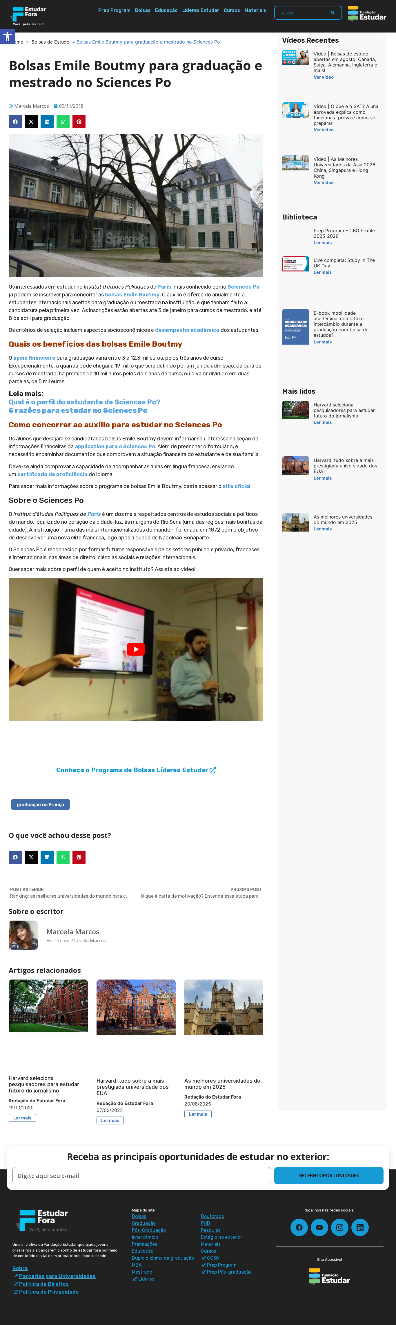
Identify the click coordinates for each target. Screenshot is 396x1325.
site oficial (236, 486)
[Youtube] (319, 1227)
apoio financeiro (34, 358)
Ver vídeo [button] (324, 77)
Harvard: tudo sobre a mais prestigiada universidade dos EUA (133, 1087)
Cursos (232, 10)
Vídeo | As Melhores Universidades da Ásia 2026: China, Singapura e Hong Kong (345, 167)
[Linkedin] (360, 1227)
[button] (15, 121)
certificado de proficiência (52, 474)
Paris (164, 287)
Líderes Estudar (200, 10)
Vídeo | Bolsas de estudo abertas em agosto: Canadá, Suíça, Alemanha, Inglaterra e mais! (345, 62)
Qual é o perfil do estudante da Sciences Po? (84, 402)
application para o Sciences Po (115, 446)
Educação (166, 10)
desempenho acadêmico (187, 330)
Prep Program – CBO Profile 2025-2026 (344, 233)
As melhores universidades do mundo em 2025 (222, 1084)
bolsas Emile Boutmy (132, 294)
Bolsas (142, 10)
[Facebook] (299, 1227)
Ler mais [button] (22, 1118)
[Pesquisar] (333, 12)
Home (16, 42)
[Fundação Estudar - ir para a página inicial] (367, 14)
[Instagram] (339, 1227)
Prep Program (114, 10)
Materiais (255, 10)
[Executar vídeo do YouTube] (136, 649)
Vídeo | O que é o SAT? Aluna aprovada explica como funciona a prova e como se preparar (346, 114)
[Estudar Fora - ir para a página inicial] (29, 16)
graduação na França (40, 804)
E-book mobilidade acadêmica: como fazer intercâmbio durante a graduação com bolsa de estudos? (341, 324)
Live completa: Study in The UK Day (344, 263)
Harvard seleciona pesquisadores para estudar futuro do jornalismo (44, 1084)
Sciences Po (243, 287)
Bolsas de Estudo (51, 42)
